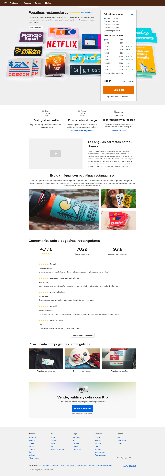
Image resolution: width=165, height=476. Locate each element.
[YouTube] (130, 457)
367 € (121, 66)
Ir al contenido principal (1, 1)
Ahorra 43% (129, 43)
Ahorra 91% (129, 63)
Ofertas (48, 3)
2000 (108, 60)
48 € (121, 39)
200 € (121, 60)
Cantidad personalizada (114, 73)
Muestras (27, 3)
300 (107, 49)
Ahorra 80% (129, 53)
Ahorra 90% (129, 60)
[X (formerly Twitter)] (122, 457)
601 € (121, 70)
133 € (121, 56)
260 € (121, 63)
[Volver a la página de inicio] (5, 3)
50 (107, 39)
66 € (121, 46)
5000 (108, 66)
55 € (121, 43)
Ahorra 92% (129, 66)
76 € (121, 49)
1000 (108, 56)
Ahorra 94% (129, 70)
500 (107, 53)
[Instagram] (126, 457)
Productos (14, 3)
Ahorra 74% (129, 50)
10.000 (108, 70)
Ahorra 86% (129, 56)
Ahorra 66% (129, 46)
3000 (108, 63)
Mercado (37, 3)
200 (107, 46)
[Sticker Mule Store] (118, 457)
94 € (121, 53)
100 (107, 43)
